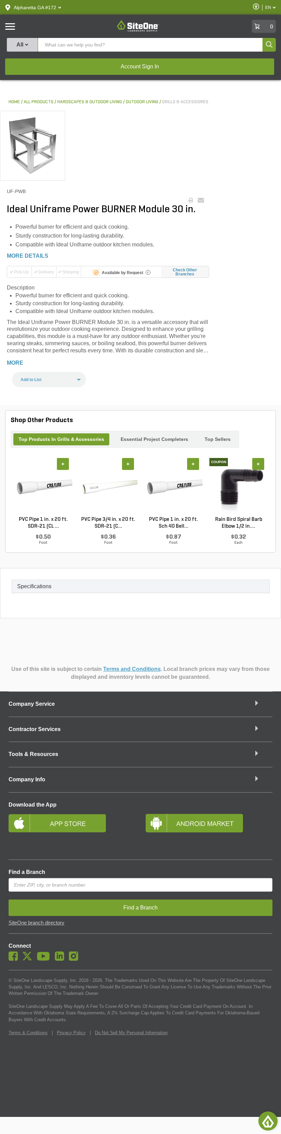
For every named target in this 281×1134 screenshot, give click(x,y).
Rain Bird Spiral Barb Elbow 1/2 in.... (238, 523)
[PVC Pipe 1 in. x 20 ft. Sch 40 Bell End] (173, 487)
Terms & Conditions (28, 1032)
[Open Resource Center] (268, 1121)
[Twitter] (29, 959)
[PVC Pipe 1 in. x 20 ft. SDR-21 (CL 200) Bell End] (43, 487)
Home (14, 102)
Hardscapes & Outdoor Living (89, 102)
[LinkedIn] (61, 959)
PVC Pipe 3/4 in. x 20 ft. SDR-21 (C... (108, 523)
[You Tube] (45, 959)
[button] (35, 7)
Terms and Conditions (132, 669)
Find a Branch (27, 872)
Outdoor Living (142, 102)
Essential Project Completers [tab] (154, 439)
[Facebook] (15, 959)
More (15, 363)
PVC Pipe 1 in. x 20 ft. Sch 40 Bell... (173, 523)
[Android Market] (209, 832)
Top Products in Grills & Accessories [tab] (61, 439)
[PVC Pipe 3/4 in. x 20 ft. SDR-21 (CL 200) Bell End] (108, 487)
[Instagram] (75, 959)
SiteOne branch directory (36, 923)
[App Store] (72, 832)
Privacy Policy (71, 1032)
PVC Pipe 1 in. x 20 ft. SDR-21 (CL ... (43, 523)
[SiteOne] (138, 30)
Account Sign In (140, 66)
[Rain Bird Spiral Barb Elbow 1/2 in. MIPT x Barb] (238, 487)
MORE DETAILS (27, 256)
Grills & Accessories (185, 102)
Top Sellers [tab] (218, 439)
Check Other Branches (185, 272)
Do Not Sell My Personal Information (131, 1032)
